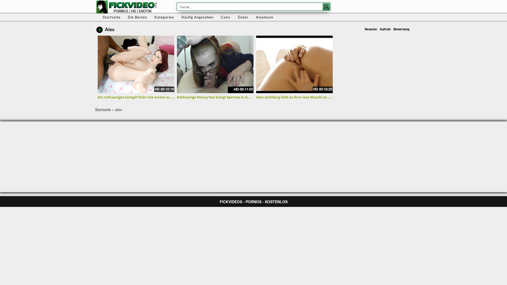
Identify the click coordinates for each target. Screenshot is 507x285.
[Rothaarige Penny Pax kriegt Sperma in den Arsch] (215, 64)
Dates (243, 17)
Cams (226, 17)
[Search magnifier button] (326, 6)
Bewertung (401, 29)
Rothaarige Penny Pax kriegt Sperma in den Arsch (219, 97)
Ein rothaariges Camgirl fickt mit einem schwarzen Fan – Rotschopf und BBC (163, 97)
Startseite (111, 17)
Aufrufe (385, 29)
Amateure (264, 17)
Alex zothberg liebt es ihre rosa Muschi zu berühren (300, 97)
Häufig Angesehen (197, 17)
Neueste (371, 29)
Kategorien (164, 17)
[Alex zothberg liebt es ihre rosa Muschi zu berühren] (294, 64)
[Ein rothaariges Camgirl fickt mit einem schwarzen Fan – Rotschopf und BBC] (136, 64)
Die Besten (137, 17)
